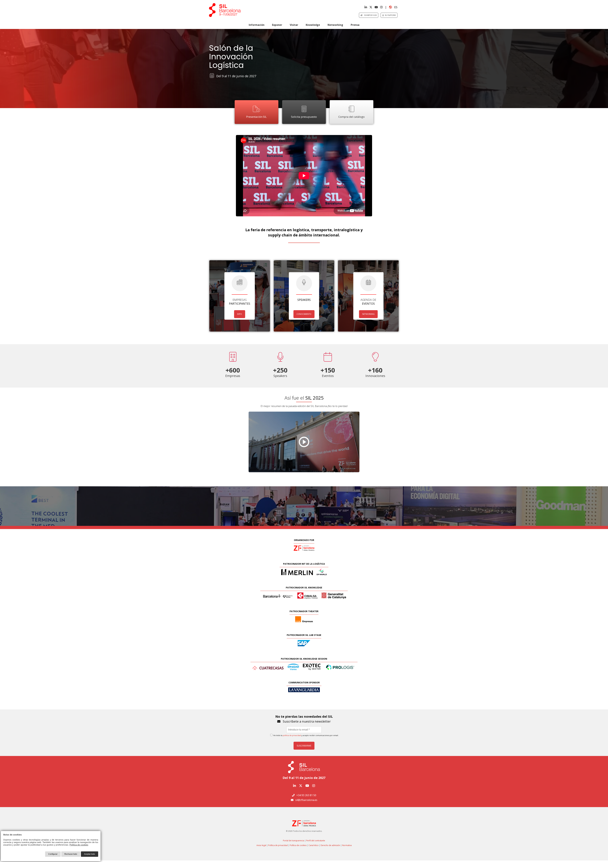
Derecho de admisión (330, 845)
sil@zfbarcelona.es (306, 800)
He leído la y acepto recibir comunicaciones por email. (306, 735)
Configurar (52, 854)
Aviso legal (261, 845)
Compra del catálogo (351, 117)
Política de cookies (298, 845)
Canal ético (314, 845)
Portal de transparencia (293, 840)
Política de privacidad (278, 845)
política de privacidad (292, 735)
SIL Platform (390, 15)
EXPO (239, 314)
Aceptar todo (89, 854)
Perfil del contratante (315, 840)
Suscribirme (304, 745)
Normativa (347, 845)
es (394, 7)
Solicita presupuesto (304, 117)
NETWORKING (368, 314)
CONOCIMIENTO (304, 314)
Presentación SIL (256, 117)
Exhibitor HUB (369, 15)
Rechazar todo (70, 854)
